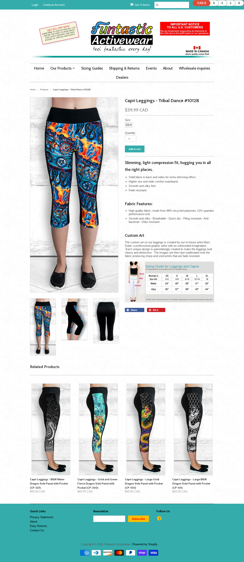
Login (35, 4)
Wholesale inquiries (194, 68)
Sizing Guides (92, 68)
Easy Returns (38, 526)
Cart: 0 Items (142, 4)
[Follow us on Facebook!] (160, 519)
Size (127, 120)
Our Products (61, 68)
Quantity (130, 132)
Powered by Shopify (144, 544)
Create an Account (54, 4)
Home (39, 68)
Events (151, 68)
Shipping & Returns (124, 68)
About (168, 68)
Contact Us (37, 530)
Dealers (122, 77)
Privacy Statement (41, 517)
